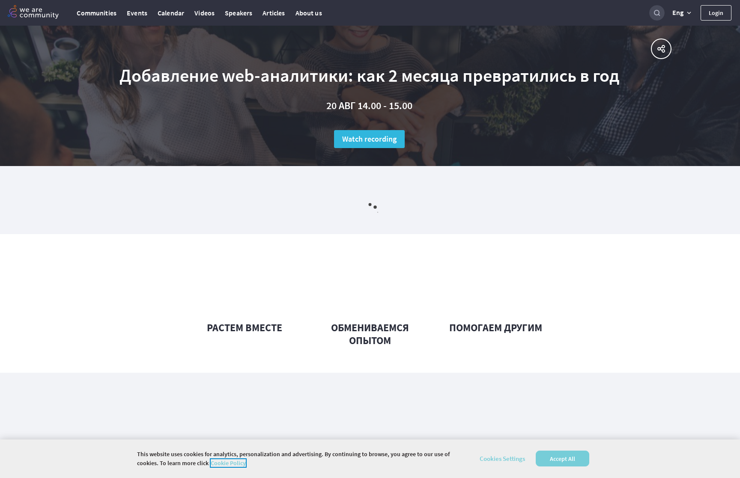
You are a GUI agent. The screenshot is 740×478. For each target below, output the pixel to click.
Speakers (238, 13)
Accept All (562, 459)
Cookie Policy (228, 463)
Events (137, 13)
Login (716, 13)
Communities (96, 13)
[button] (682, 13)
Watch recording (369, 139)
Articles (274, 13)
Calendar (171, 13)
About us (308, 13)
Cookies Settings (502, 458)
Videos (204, 13)
